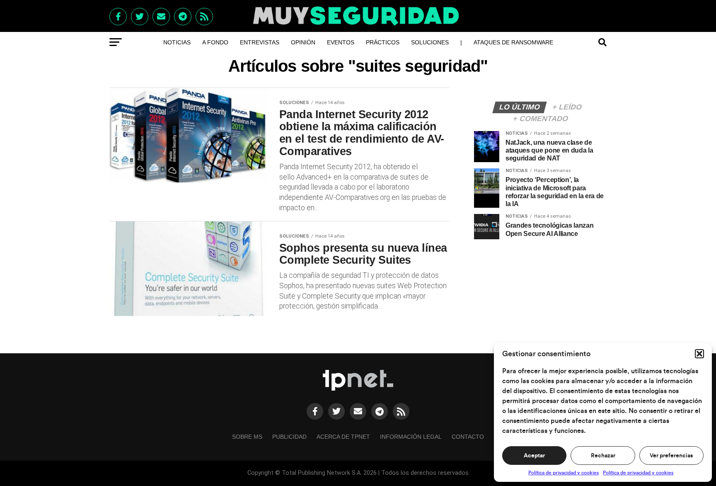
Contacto (468, 436)
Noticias (177, 42)
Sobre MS (247, 436)
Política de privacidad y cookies (563, 472)
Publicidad (289, 436)
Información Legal (411, 436)
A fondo (215, 42)
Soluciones (430, 42)
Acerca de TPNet (343, 436)
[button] (699, 354)
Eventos (340, 42)
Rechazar (603, 456)
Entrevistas (259, 42)
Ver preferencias (671, 456)
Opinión (303, 42)
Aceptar (534, 456)
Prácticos (382, 42)
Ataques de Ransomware (513, 42)
